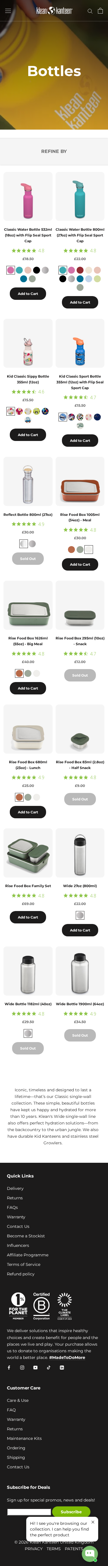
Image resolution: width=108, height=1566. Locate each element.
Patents (74, 1548)
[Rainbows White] (27, 411)
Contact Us (18, 1226)
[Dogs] (36, 411)
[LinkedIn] (62, 1367)
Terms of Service (23, 1264)
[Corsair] (23, 278)
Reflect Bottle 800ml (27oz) (27, 514)
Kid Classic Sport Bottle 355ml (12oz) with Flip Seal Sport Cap (80, 382)
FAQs (12, 1207)
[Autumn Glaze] (71, 549)
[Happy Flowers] (19, 411)
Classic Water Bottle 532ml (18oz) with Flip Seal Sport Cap (28, 235)
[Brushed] (80, 915)
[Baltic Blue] (19, 270)
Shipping (16, 1457)
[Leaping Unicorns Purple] (71, 417)
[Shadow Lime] (97, 278)
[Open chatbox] (90, 1554)
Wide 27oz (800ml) (80, 886)
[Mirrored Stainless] (23, 543)
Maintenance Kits (24, 1438)
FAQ (11, 1409)
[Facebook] (9, 1367)
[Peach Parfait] (27, 270)
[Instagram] (22, 1367)
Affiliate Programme (27, 1255)
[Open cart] (100, 11)
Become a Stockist (26, 1236)
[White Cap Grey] (88, 270)
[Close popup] (93, 1522)
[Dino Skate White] (80, 425)
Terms (54, 1548)
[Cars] (27, 419)
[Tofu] (88, 549)
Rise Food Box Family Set (28, 886)
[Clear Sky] (88, 278)
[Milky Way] (97, 417)
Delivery (15, 1188)
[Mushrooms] (45, 411)
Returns (15, 1197)
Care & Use (18, 1400)
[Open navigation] (8, 10)
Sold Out (28, 558)
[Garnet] (80, 270)
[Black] (36, 270)
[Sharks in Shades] (62, 417)
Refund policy (21, 1274)
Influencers (18, 1245)
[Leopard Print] (80, 417)
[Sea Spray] (32, 278)
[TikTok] (49, 1367)
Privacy (34, 1548)
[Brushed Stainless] (45, 270)
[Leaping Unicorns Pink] (10, 411)
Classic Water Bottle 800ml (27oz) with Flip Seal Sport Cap (80, 235)
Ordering (16, 1448)
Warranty (16, 1217)
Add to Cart (28, 293)
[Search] (90, 10)
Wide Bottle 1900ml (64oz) (80, 1004)
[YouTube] (35, 1367)
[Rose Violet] (10, 270)
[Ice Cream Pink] (88, 417)
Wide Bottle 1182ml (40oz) (28, 1004)
